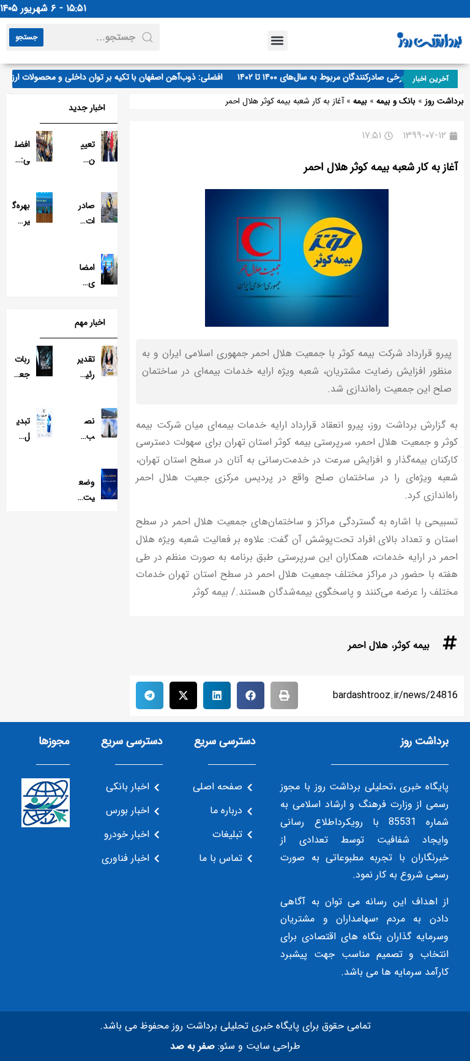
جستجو (26, 37)
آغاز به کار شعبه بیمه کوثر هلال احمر (381, 167)
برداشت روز (444, 101)
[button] (277, 41)
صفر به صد (192, 1046)
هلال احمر (368, 645)
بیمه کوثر (412, 645)
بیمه (360, 101)
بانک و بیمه (396, 101)
